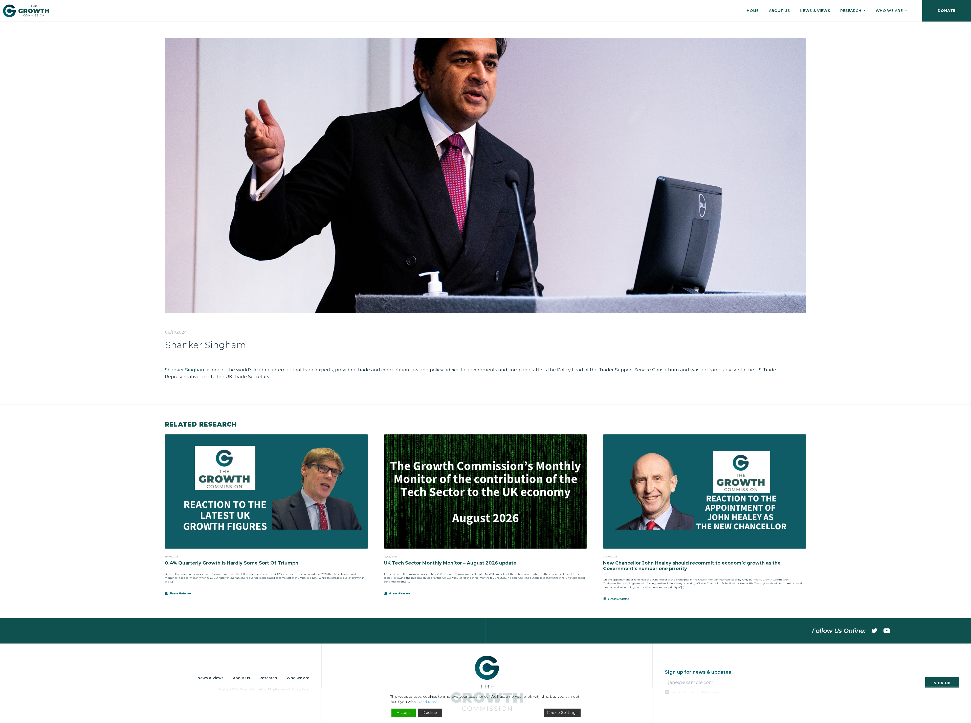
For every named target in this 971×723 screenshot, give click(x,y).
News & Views (815, 10)
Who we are (297, 678)
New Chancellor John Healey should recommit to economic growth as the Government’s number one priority (692, 565)
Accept (403, 712)
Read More (427, 701)
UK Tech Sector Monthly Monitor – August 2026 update (450, 563)
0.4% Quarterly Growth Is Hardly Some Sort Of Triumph (231, 563)
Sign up (942, 683)
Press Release (180, 593)
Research (268, 678)
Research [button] (851, 10)
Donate (947, 10)
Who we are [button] (890, 10)
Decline (430, 712)
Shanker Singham (185, 370)
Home (753, 10)
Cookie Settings (562, 712)
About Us (779, 10)
